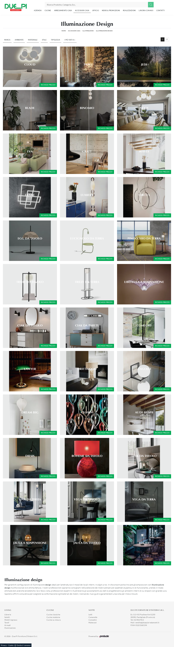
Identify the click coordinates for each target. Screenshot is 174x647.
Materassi (93, 622)
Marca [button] (7, 40)
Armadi (7, 625)
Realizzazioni (129, 10)
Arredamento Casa (63, 10)
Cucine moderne (53, 617)
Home (64, 31)
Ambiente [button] (19, 40)
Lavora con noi (146, 10)
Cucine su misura (53, 620)
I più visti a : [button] (69, 40)
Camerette (93, 617)
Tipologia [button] (55, 40)
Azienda (38, 10)
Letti (90, 614)
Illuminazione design (104, 31)
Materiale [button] (32, 40)
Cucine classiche (53, 614)
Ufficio (95, 10)
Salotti (7, 617)
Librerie (7, 614)
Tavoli (6, 622)
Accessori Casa (82, 10)
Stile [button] (44, 40)
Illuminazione (88, 31)
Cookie (11, 645)
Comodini (93, 620)
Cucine (48, 10)
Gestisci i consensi (24, 645)
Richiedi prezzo (48, 85)
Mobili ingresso (10, 620)
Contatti (160, 10)
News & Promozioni (111, 10)
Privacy (4, 645)
